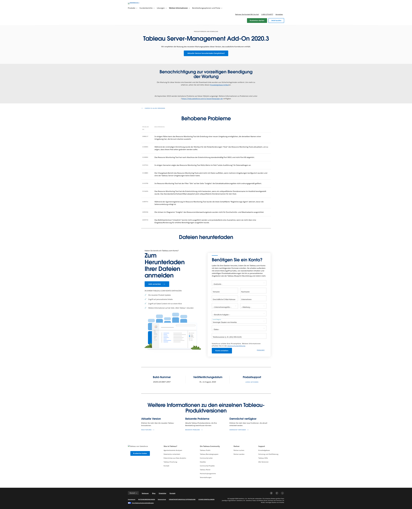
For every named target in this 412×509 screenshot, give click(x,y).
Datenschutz (162, 499)
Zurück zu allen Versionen (154, 108)
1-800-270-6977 (267, 14)
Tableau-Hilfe (263, 458)
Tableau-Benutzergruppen (209, 454)
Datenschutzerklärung (236, 346)
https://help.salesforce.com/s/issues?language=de (202, 99)
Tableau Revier (205, 470)
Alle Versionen (263, 462)
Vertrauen (145, 493)
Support (261, 446)
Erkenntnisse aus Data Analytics (175, 458)
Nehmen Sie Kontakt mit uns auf (247, 14)
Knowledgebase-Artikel (219, 85)
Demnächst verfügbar (242, 418)
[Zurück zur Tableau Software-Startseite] (137, 2)
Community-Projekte (207, 466)
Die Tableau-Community (210, 446)
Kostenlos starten (257, 20)
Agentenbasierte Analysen (173, 450)
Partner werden (239, 454)
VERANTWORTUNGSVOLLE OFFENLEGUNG (182, 499)
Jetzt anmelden (154, 284)
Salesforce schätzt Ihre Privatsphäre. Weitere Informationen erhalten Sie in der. (236, 345)
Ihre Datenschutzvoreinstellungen (143, 503)
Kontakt (166, 466)
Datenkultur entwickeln (172, 454)
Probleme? (261, 350)
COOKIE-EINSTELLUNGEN (206, 499)
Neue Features (146, 430)
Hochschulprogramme (208, 473)
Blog (153, 493)
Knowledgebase (264, 450)
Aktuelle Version (151, 418)
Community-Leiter (206, 458)
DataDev (203, 462)
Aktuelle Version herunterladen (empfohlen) (206, 53)
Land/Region (217, 319)
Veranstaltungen (206, 477)
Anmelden (279, 14)
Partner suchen (239, 450)
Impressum (131, 499)
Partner (236, 446)
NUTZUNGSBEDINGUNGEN (146, 499)
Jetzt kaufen (276, 20)
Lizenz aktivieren (251, 382)
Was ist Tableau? (170, 446)
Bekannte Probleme (197, 418)
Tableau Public (205, 450)
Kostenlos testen (140, 453)
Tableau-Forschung (170, 462)
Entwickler (162, 493)
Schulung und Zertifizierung (268, 454)
